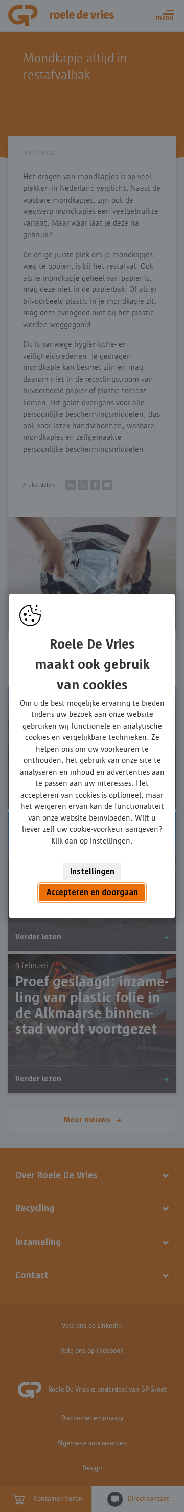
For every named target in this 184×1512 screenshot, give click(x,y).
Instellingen (92, 871)
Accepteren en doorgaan (92, 892)
